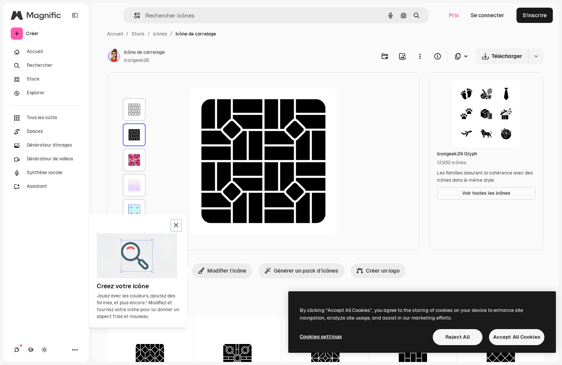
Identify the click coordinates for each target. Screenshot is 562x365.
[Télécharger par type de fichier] (462, 56)
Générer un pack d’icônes (306, 270)
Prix (454, 15)
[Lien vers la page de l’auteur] (114, 56)
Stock (138, 34)
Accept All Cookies (516, 337)
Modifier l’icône (226, 270)
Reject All (457, 337)
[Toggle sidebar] (75, 15)
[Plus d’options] (419, 56)
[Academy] (30, 350)
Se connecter (487, 15)
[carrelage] (134, 109)
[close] (176, 225)
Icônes (160, 34)
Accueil (115, 34)
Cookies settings (321, 336)
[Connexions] (17, 350)
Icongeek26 (136, 60)
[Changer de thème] (44, 350)
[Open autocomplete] (134, 15)
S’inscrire (535, 15)
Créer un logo (383, 270)
